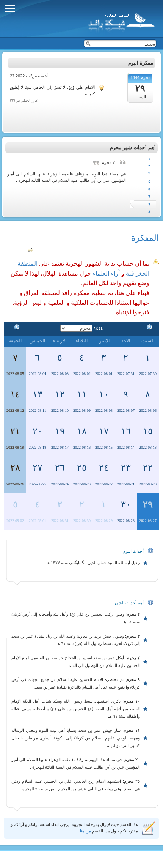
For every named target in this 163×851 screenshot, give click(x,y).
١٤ (15, 394)
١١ (82, 394)
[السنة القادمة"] (15, 328)
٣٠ (126, 504)
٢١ (15, 431)
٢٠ (37, 431)
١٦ (126, 431)
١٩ (60, 431)
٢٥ (82, 468)
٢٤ (104, 468)
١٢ (60, 394)
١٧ (104, 431)
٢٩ (148, 504)
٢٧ (37, 468)
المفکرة (145, 238)
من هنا (85, 831)
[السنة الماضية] (148, 328)
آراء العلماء (106, 273)
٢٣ (126, 468)
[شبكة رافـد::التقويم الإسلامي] (120, 21)
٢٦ (60, 468)
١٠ (104, 394)
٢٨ (15, 468)
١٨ (82, 431)
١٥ (148, 431)
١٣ (37, 394)
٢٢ (148, 468)
